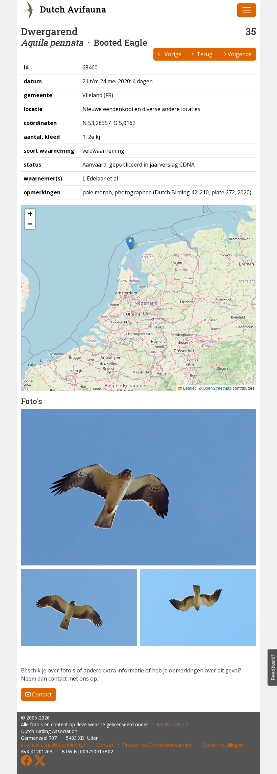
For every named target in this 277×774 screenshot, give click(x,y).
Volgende (239, 54)
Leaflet (189, 388)
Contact (41, 694)
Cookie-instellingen (222, 744)
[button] (130, 243)
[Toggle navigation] (246, 10)
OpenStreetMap (217, 388)
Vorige (172, 54)
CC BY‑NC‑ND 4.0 (168, 724)
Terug (203, 54)
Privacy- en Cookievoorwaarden (158, 744)
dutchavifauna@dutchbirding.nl (54, 744)
